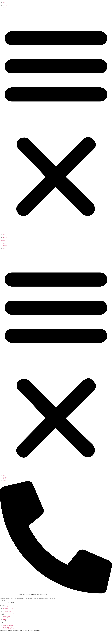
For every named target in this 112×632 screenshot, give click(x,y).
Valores (4, 7)
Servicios (5, 5)
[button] (56, 120)
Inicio (4, 2)
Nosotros (5, 4)
